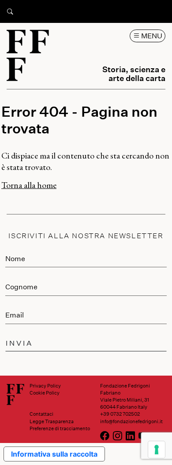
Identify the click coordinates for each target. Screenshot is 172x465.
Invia (19, 342)
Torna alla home (28, 185)
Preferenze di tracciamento (60, 428)
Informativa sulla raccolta (54, 454)
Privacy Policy (45, 385)
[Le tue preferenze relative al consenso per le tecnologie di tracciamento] (156, 449)
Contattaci (41, 413)
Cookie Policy (45, 392)
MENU (151, 35)
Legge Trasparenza (52, 421)
